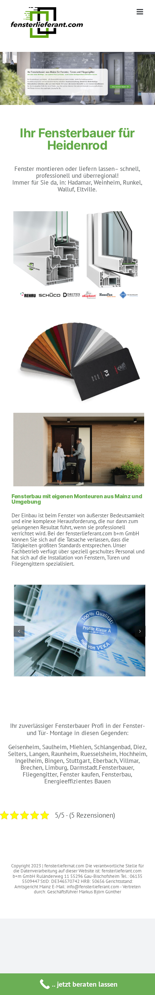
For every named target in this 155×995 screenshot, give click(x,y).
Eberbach (105, 761)
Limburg (56, 767)
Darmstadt (83, 767)
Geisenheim (23, 747)
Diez (139, 747)
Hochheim (132, 754)
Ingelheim (28, 761)
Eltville (86, 189)
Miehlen (80, 747)
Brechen (31, 767)
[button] (19, 631)
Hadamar (79, 182)
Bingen (54, 761)
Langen (38, 754)
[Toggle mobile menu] (140, 12)
